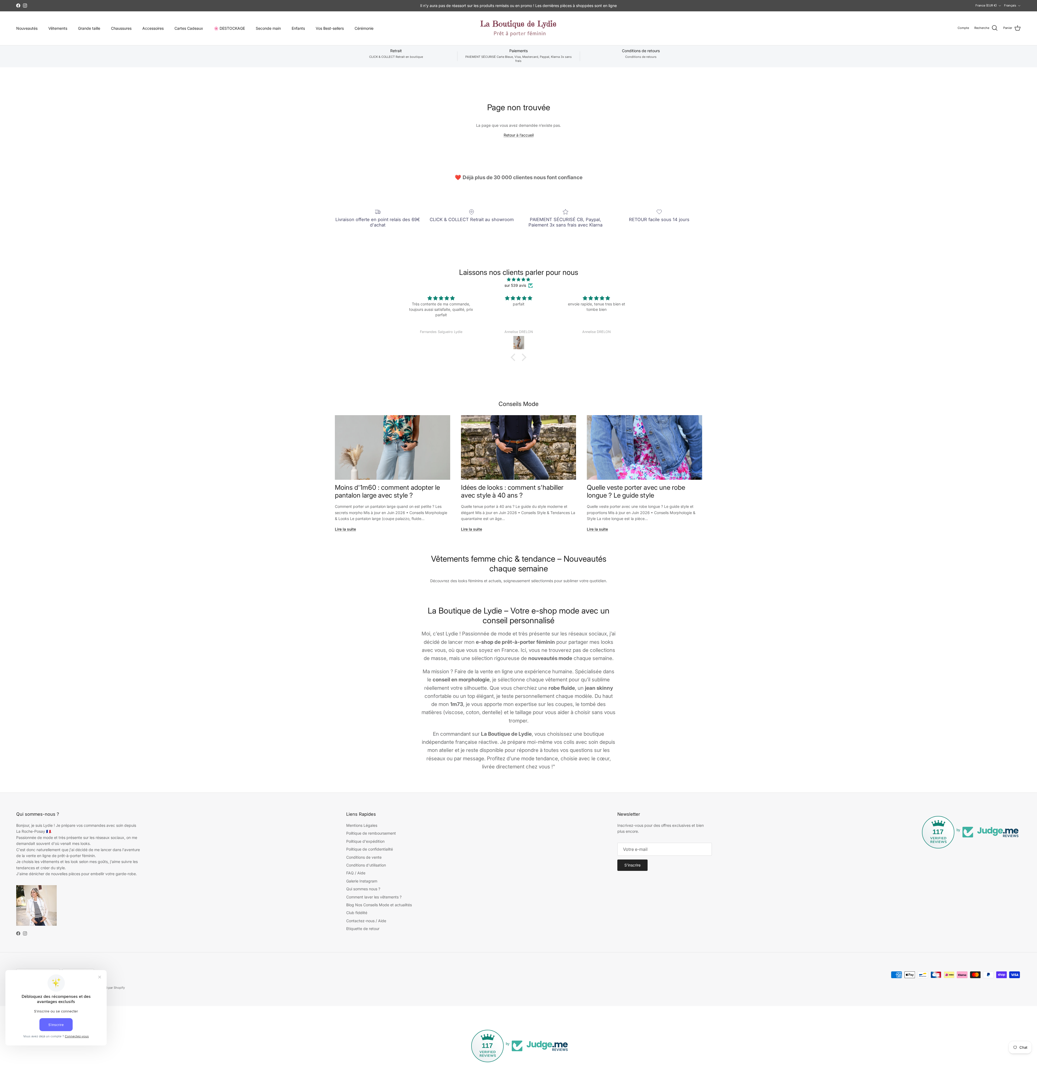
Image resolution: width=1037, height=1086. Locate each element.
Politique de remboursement (371, 833)
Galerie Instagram (361, 881)
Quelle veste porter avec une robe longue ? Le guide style (636, 491)
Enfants (298, 28)
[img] (518, 279)
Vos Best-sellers (330, 28)
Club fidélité (356, 912)
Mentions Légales (361, 825)
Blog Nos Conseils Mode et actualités (379, 904)
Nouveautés (27, 28)
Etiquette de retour (362, 928)
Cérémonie (364, 28)
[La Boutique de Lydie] (518, 28)
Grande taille (89, 28)
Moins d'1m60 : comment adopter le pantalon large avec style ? (387, 491)
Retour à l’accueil (519, 135)
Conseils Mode (518, 403)
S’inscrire (632, 865)
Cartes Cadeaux (188, 28)
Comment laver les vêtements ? (374, 897)
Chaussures (121, 28)
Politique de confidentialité (369, 849)
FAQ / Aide (355, 873)
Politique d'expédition (365, 841)
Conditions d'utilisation (366, 865)
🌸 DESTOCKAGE (229, 28)
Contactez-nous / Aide (366, 920)
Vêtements (57, 28)
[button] (514, 357)
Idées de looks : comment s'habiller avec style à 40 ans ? (512, 491)
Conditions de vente (364, 857)
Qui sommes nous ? (363, 889)
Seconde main (268, 28)
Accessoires (153, 28)
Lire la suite (345, 529)
